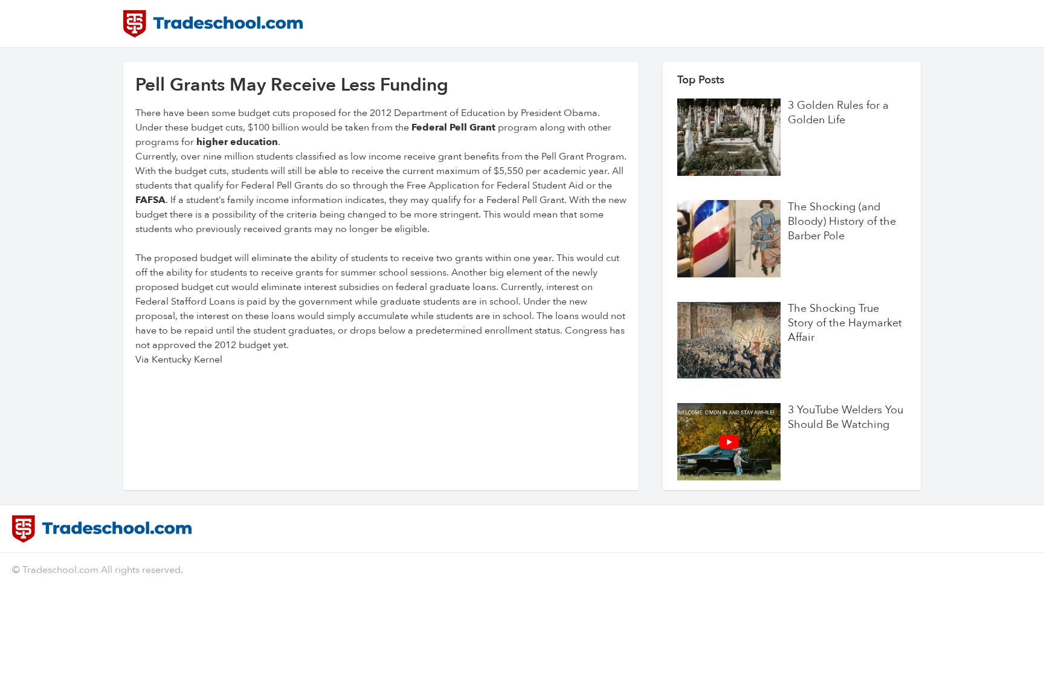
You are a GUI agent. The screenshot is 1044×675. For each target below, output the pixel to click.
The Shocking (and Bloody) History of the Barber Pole (842, 222)
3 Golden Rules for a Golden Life (838, 113)
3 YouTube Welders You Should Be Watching (845, 417)
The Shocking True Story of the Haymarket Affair (845, 323)
